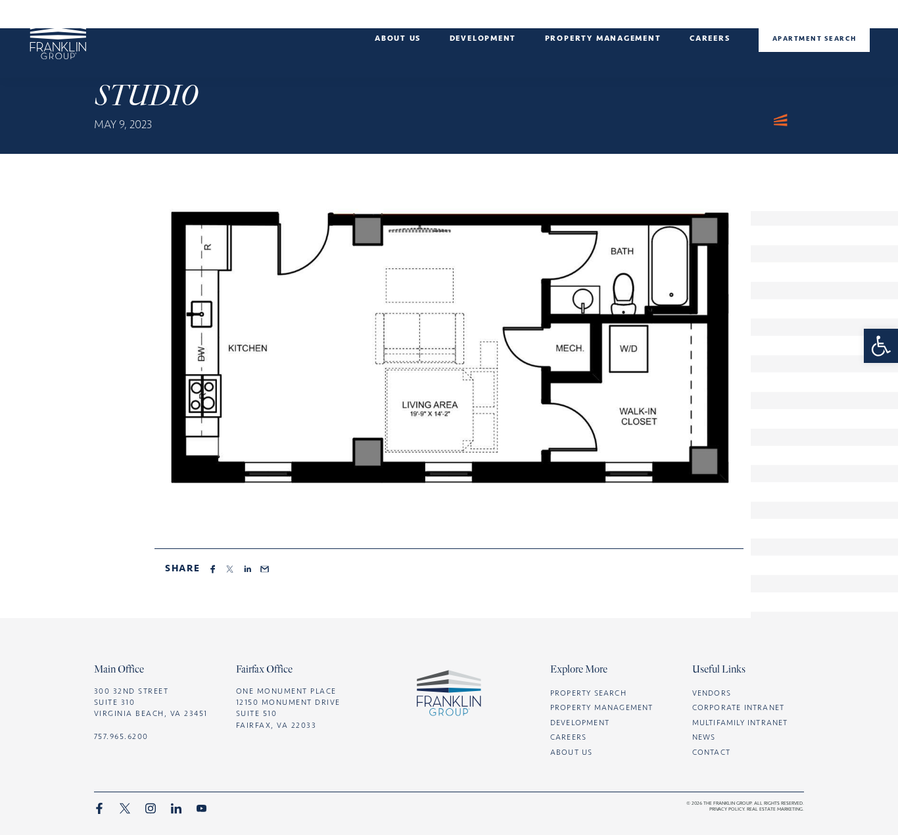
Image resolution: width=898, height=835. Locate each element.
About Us (398, 38)
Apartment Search (814, 38)
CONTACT (711, 752)
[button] (881, 346)
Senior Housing (398, 83)
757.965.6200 (121, 736)
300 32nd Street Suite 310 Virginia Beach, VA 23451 (151, 702)
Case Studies (483, 67)
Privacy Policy (726, 809)
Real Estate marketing (775, 809)
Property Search (588, 693)
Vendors (711, 693)
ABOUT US (571, 752)
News (397, 67)
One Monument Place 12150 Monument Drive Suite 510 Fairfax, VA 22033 (288, 708)
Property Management (601, 707)
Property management (603, 38)
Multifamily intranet (740, 722)
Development (483, 38)
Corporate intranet (738, 707)
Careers (710, 38)
